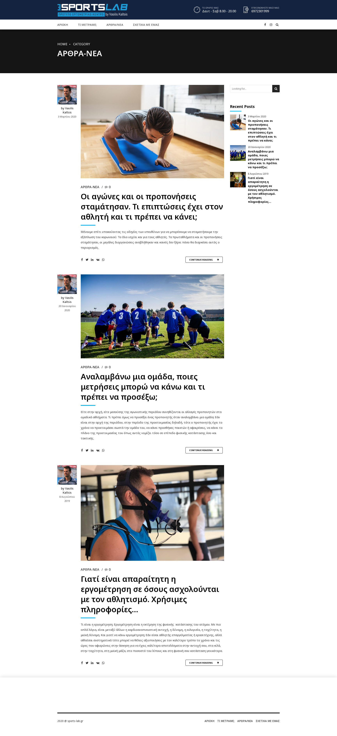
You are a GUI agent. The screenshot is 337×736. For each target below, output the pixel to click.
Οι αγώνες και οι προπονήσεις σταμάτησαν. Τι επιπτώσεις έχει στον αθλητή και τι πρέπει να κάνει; (152, 206)
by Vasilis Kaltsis (67, 110)
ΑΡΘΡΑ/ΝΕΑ (114, 25)
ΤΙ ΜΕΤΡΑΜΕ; (87, 25)
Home (62, 44)
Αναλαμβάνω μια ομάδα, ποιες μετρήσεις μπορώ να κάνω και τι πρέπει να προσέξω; (143, 386)
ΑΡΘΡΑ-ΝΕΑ (90, 187)
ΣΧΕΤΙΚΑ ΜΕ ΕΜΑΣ (146, 25)
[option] (152, 316)
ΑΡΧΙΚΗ (62, 25)
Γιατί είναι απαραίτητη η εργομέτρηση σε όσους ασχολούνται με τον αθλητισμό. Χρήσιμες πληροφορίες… (150, 594)
